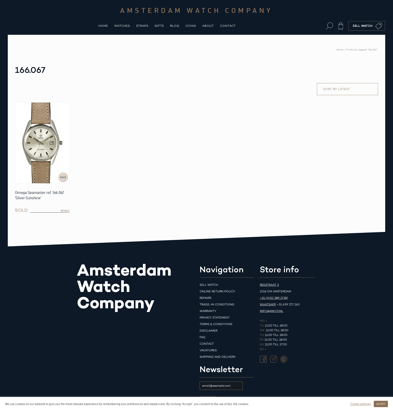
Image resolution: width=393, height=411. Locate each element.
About (208, 26)
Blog (174, 26)
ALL (230, 404)
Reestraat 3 (269, 285)
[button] (329, 25)
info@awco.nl (271, 311)
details (65, 210)
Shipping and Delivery (218, 357)
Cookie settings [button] (360, 404)
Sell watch (209, 285)
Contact (228, 26)
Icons (190, 26)
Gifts (159, 26)
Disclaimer (208, 330)
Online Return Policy (217, 291)
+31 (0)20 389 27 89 (274, 298)
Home (103, 26)
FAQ (202, 337)
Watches (122, 26)
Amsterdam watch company (196, 10)
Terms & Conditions (216, 324)
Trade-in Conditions (217, 304)
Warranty (208, 311)
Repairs (205, 298)
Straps (142, 26)
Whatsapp (268, 304)
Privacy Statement (215, 317)
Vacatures (208, 350)
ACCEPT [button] (380, 403)
